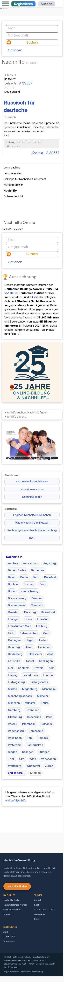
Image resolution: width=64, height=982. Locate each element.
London (48, 675)
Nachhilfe (10, 190)
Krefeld (39, 668)
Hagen (30, 640)
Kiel (10, 668)
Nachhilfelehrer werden (15, 905)
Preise (6, 914)
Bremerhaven (17, 605)
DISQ (13, 293)
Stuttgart (44, 752)
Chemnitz (37, 605)
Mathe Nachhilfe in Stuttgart (32, 522)
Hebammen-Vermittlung (32, 972)
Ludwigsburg (16, 682)
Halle (42, 640)
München (14, 703)
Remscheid (36, 731)
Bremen (36, 598)
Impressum (9, 941)
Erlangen (13, 619)
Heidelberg (15, 654)
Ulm (21, 759)
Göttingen (14, 640)
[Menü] (5, 3)
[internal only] (1, 841)
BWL (32, 538)
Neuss (44, 703)
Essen (28, 619)
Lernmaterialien (13, 173)
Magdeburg (29, 689)
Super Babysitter (11, 972)
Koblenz (23, 668)
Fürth (11, 633)
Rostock (43, 738)
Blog (36, 919)
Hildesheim (35, 654)
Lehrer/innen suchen (32, 489)
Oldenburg (15, 717)
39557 (27, 83)
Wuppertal (33, 766)
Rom (30, 738)
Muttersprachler (13, 184)
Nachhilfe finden (17, 886)
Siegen (12, 752)
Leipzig (13, 675)
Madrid (12, 689)
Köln (51, 668)
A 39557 (52, 153)
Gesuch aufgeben (12, 910)
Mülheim (42, 696)
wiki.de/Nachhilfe (15, 800)
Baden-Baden (17, 570)
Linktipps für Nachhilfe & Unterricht (25, 179)
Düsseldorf (48, 612)
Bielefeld (50, 577)
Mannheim (49, 689)
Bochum (13, 584)
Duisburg (30, 612)
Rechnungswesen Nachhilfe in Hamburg (32, 530)
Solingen (27, 752)
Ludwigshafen (39, 682)
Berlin (24, 577)
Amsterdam (30, 563)
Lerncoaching (12, 167)
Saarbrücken (35, 745)
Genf (46, 633)
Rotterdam (15, 745)
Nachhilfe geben (32, 496)
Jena (50, 654)
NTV (33, 297)
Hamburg (14, 647)
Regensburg (16, 731)
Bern (36, 577)
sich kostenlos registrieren (32, 481)
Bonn (42, 584)
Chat (36, 905)
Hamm (29, 647)
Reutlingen (15, 738)
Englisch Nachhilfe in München (32, 515)
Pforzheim (28, 724)
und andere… (16, 773)
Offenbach (32, 710)
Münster (30, 703)
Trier (11, 759)
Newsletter (39, 914)
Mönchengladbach (20, 696)
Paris (49, 717)
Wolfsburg (14, 766)
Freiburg (41, 626)
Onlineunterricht (13, 196)
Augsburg (49, 563)
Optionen (15, 50)
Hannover (44, 647)
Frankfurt (43, 619)
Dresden (13, 612)
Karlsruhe (14, 661)
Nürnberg (14, 710)
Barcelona (37, 570)
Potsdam (46, 724)
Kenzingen (46, 661)
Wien (32, 759)
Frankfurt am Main (19, 626)
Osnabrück (34, 717)
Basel (11, 577)
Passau (12, 724)
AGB (5, 932)
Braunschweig (29, 591)
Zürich (49, 766)
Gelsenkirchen (28, 633)
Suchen (46, 4)
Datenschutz (9, 937)
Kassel (29, 661)
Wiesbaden (48, 759)
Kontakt (37, 153)
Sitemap (35, 773)
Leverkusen (30, 675)
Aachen (13, 563)
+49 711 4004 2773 (44, 910)
